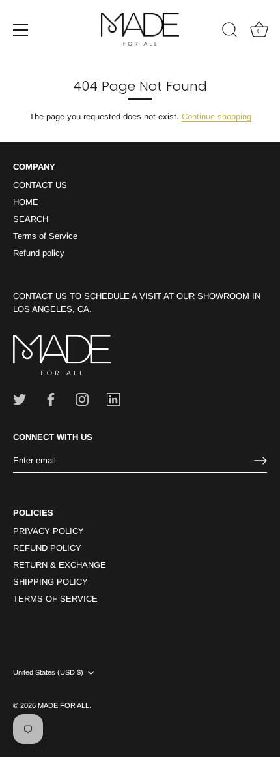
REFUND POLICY (47, 548)
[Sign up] (260, 460)
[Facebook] (50, 398)
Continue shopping (216, 116)
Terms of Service (45, 236)
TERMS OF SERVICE (55, 599)
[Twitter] (19, 398)
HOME (25, 202)
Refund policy (38, 253)
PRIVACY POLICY (48, 531)
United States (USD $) (48, 672)
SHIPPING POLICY (50, 582)
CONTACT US (40, 185)
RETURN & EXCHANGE (59, 565)
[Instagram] (82, 398)
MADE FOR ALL (63, 705)
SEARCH (30, 219)
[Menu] (21, 30)
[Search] (230, 32)
